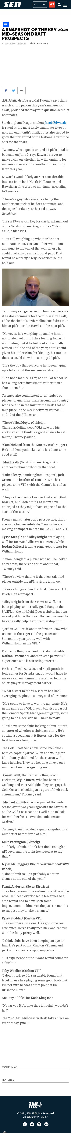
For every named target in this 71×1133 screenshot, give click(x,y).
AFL (6, 24)
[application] (35, 287)
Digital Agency (31, 1116)
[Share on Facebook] (6, 90)
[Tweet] (14, 90)
